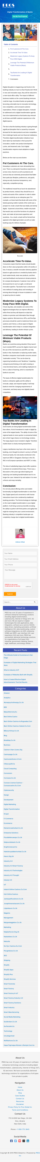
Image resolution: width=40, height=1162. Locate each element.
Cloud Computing (10, 768)
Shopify (6, 965)
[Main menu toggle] (36, 6)
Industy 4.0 (8, 880)
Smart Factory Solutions (12, 1003)
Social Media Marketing (12, 1017)
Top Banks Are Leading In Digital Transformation (21, 74)
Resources (20, 1101)
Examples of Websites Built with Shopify (18, 675)
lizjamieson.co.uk (10, 908)
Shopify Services (10, 979)
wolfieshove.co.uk (11, 1040)
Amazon (7, 693)
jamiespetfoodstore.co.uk (13, 899)
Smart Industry (9, 1007)
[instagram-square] (24, 1140)
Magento (7, 913)
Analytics (7, 698)
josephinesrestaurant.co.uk (14, 903)
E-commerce (8, 819)
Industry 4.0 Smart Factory (13, 866)
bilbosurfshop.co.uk (11, 731)
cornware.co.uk (10, 778)
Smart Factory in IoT (11, 993)
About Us (20, 1090)
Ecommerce (8, 823)
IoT (5, 885)
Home (20, 1087)
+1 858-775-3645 (22, 1129)
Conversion (8, 773)
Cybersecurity (9, 790)
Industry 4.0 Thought (11, 875)
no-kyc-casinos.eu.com (13, 946)
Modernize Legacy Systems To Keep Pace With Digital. (22, 57)
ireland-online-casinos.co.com (15, 889)
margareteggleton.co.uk (12, 922)
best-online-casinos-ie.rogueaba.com (18, 721)
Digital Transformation (12, 809)
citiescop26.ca (9, 764)
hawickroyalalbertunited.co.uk (15, 851)
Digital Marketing (10, 804)
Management (8, 918)
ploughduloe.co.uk (11, 951)
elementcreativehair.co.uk (13, 828)
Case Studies (20, 1096)
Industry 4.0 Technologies (13, 870)
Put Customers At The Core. (19, 49)
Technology (8, 1031)
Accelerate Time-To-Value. (19, 52)
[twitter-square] (16, 1140)
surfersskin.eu (9, 1026)
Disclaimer (20, 1104)
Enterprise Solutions (11, 833)
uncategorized (9, 1036)
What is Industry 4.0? (11, 670)
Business (7, 745)
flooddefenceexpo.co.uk (13, 837)
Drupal (6, 814)
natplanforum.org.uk (11, 932)
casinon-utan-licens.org (13, 750)
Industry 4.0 (8, 861)
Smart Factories (9, 984)
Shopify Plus (8, 974)
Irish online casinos (11, 894)
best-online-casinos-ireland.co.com (17, 726)
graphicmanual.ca (10, 847)
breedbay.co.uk (9, 740)
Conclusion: (14, 79)
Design (6, 795)
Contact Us (20, 1098)
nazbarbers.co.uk (10, 937)
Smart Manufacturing (11, 1012)
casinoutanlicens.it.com (12, 759)
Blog (5, 735)
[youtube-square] (20, 1140)
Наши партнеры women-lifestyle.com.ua (19, 1045)
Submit (10, 594)
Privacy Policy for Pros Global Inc (20, 1107)
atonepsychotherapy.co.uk (14, 702)
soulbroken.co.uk (10, 1022)
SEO (5, 955)
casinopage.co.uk (10, 754)
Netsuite (7, 941)
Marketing (7, 927)
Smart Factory (9, 988)
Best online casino (10, 717)
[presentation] (18, 585)
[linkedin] (28, 1140)
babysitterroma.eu (10, 712)
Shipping (7, 960)
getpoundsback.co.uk (12, 842)
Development (8, 800)
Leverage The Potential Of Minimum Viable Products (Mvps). (22, 64)
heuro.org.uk (9, 856)
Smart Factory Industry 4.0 (13, 998)
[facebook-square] (12, 1140)
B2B (5, 707)
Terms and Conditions (20, 1110)
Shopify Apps (8, 970)
